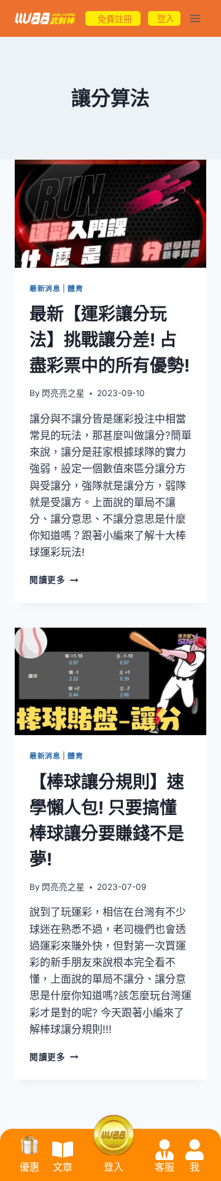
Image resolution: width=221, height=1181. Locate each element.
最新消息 (44, 288)
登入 (113, 1167)
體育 (75, 288)
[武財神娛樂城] (45, 18)
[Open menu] (195, 18)
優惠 (29, 1167)
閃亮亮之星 (63, 393)
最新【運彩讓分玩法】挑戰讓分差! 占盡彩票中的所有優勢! (109, 339)
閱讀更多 (53, 580)
